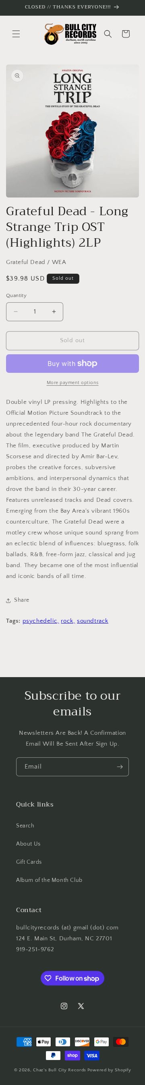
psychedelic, (41, 620)
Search (25, 826)
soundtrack (92, 620)
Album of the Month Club (49, 880)
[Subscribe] (119, 766)
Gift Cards (29, 862)
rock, (68, 620)
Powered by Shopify (109, 1070)
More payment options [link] (73, 382)
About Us (28, 844)
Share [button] (21, 600)
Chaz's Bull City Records (59, 1070)
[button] (16, 34)
